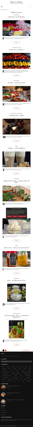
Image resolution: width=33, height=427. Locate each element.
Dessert (15, 113)
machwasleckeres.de (15, 377)
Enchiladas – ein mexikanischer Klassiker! (12, 392)
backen (14, 366)
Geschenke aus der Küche (16, 313)
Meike (20, 184)
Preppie (16, 379)
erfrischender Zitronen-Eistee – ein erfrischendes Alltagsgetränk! (16, 316)
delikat (26, 366)
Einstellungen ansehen (22, 216)
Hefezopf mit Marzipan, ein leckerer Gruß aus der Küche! (15, 399)
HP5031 (23, 370)
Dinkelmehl (3, 368)
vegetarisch (29, 381)
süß (18, 381)
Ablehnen (15, 216)
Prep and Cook (10, 379)
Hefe (11, 370)
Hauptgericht (5, 370)
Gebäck (20, 368)
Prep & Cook (4, 379)
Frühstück (14, 368)
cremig (22, 366)
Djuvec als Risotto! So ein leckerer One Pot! (13, 385)
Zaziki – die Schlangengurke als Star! (16, 280)
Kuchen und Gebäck (15, 47)
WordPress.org (3, 414)
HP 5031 (29, 370)
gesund (25, 368)
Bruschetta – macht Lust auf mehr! (16, 82)
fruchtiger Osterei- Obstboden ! (16, 49)
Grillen (30, 368)
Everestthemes (13, 425)
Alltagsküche (8, 366)
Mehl (22, 377)
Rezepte (25, 379)
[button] (25, 208)
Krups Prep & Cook (5, 373)
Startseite (2, 9)
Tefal (23, 381)
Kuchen (15, 375)
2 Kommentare (24, 184)
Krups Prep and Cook (27, 373)
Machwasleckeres (27, 375)
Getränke (16, 245)
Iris (22, 51)
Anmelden (2, 407)
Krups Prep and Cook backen (7, 375)
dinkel (30, 366)
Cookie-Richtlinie (12, 218)
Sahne (30, 379)
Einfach (9, 368)
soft (14, 381)
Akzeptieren (9, 216)
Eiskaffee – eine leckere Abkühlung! (16, 148)
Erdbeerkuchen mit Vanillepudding (16, 17)
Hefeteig (17, 370)
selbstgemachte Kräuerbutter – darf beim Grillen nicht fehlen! (16, 181)
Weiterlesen (16, 42)
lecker (21, 375)
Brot (17, 366)
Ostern (20, 47)
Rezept (21, 379)
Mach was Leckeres (16, 2)
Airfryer (12, 113)
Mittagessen (28, 377)
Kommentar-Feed (4, 412)
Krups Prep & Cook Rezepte (16, 373)
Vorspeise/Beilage (16, 80)
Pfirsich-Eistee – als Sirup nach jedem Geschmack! (16, 247)
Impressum (21, 218)
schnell (3, 381)
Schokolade (9, 381)
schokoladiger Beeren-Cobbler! (16, 115)
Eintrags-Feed (3, 410)
